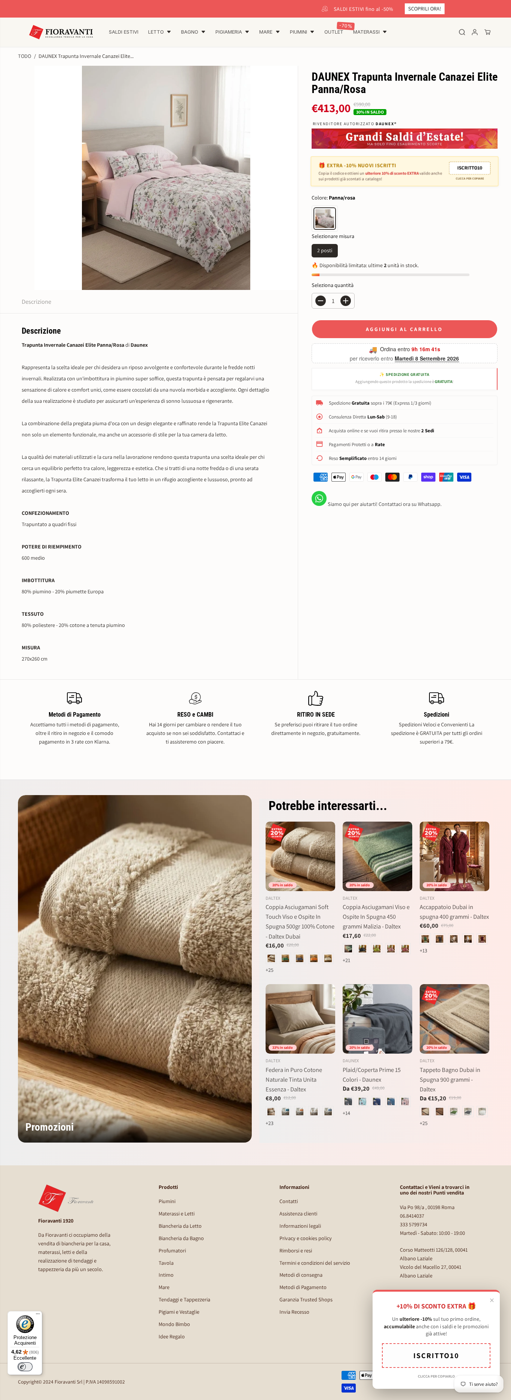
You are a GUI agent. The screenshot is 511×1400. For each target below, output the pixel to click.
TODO (24, 55)
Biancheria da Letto (180, 1225)
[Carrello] (487, 32)
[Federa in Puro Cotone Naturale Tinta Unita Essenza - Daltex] (300, 1019)
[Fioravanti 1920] (61, 32)
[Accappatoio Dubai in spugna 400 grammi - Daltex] (454, 856)
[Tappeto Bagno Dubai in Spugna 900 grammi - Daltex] (454, 1019)
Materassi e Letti (177, 1213)
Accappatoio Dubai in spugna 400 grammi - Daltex (454, 912)
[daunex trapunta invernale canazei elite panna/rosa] (166, 178)
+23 (269, 1123)
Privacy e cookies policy (305, 1238)
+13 (423, 950)
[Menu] (37, 1315)
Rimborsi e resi (295, 1250)
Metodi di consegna (300, 1274)
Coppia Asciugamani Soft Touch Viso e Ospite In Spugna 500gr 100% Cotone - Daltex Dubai (300, 921)
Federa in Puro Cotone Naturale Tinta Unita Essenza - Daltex (294, 1079)
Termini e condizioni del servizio (314, 1262)
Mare (164, 1287)
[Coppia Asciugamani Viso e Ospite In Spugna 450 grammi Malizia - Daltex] (377, 856)
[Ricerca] (462, 32)
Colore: (333, 197)
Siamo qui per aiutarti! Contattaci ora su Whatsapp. (384, 503)
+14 (346, 1112)
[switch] (25, 1366)
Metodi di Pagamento (303, 1287)
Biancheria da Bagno (181, 1238)
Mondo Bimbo (174, 1324)
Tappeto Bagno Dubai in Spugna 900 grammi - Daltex (450, 1079)
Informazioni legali (300, 1225)
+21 (346, 960)
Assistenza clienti (298, 1213)
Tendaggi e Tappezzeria (184, 1299)
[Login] (474, 32)
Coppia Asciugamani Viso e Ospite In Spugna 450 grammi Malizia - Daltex (376, 916)
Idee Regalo (172, 1336)
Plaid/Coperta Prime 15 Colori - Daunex (372, 1075)
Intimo (166, 1274)
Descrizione (36, 301)
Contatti (288, 1201)
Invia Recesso (294, 1311)
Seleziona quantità (333, 284)
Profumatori (172, 1250)
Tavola (166, 1262)
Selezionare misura (333, 235)
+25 (269, 969)
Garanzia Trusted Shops (306, 1299)
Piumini (167, 1201)
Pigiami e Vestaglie (179, 1311)
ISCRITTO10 (469, 168)
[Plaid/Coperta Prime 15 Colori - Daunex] (377, 1019)
